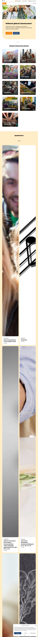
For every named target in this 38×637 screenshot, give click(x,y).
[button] (36, 625)
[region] (19, 22)
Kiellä (25, 633)
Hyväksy (17, 633)
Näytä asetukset (33, 633)
